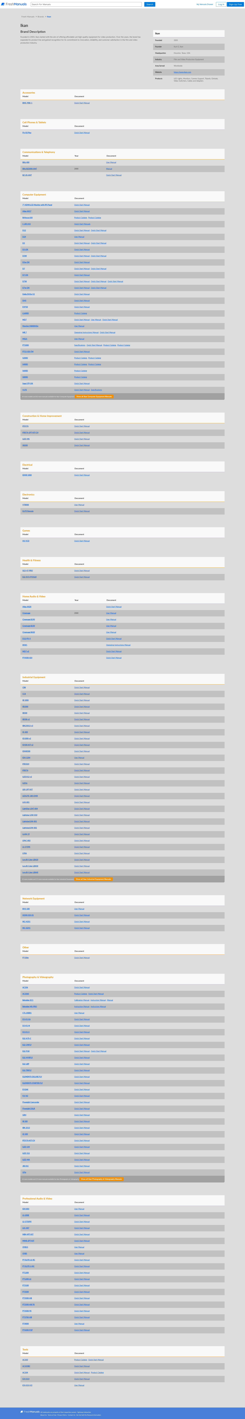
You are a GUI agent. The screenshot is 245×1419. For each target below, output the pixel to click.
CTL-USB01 (27, 1013)
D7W (24, 281)
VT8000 (25, 505)
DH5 (24, 301)
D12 (24, 230)
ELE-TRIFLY (27, 1070)
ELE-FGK (26, 1051)
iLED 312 (26, 1153)
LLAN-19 (26, 834)
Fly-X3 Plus (26, 133)
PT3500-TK (27, 1311)
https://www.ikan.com (182, 72)
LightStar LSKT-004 (30, 809)
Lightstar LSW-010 (29, 815)
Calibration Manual (81, 1000)
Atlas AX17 (26, 211)
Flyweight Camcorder (30, 1102)
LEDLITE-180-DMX (30, 796)
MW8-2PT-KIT (28, 1241)
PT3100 (25, 1285)
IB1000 (25, 707)
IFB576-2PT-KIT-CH (30, 433)
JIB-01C (25, 1166)
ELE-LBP (25, 1064)
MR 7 (24, 332)
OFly (24, 1172)
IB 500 (25, 1121)
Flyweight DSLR (28, 1109)
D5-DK (25, 250)
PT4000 (25, 1324)
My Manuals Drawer (205, 4)
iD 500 (25, 1134)
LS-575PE (26, 847)
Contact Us (71, 1415)
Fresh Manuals (27, 17)
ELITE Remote (27, 511)
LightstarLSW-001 (29, 821)
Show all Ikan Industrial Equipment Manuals (93, 879)
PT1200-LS (26, 1279)
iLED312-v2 (27, 777)
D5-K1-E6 (26, 1019)
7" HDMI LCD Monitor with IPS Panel (37, 205)
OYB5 (24, 1254)
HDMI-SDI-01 (28, 915)
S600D (25, 371)
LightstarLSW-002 (29, 828)
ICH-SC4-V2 (27, 1385)
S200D (25, 358)
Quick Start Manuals (82, 224)
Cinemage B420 (28, 632)
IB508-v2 (26, 719)
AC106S (25, 994)
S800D (25, 377)
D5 (23, 243)
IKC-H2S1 (26, 922)
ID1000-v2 (26, 739)
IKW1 (24, 645)
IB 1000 (25, 700)
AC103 (25, 1360)
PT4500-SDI (27, 658)
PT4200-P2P (27, 1330)
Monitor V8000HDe (30, 326)
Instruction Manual (98, 1000)
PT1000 (25, 345)
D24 (24, 237)
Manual (109, 169)
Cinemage (26, 613)
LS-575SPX (26, 1222)
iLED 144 (26, 1147)
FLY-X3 (25, 1096)
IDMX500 (26, 751)
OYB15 (25, 1247)
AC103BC (26, 1366)
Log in (221, 4)
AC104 (25, 1373)
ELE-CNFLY (27, 1045)
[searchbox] (86, 4)
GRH (24, 1115)
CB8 (24, 688)
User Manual (111, 162)
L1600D (25, 313)
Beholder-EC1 (27, 1000)
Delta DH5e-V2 (28, 294)
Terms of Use (52, 1415)
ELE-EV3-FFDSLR (29, 577)
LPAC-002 (26, 841)
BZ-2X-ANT (27, 175)
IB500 (24, 713)
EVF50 (25, 307)
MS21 (24, 339)
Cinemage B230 (28, 626)
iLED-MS (26, 439)
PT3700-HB (27, 1317)
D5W (24, 256)
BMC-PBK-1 (27, 103)
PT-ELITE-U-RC (28, 1266)
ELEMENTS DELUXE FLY (32, 1077)
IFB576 (25, 770)
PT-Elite (25, 958)
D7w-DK (26, 288)
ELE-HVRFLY (27, 1058)
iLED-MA (26, 1160)
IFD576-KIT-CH (28, 1141)
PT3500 (25, 1292)
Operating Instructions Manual (86, 332)
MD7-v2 (25, 651)
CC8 (24, 694)
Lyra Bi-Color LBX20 (30, 860)
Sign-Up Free (235, 4)
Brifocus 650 (27, 218)
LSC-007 (25, 1228)
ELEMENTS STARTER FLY (32, 1083)
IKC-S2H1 (26, 928)
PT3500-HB (27, 1298)
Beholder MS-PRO (29, 1007)
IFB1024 (25, 764)
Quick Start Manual (82, 103)
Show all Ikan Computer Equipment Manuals (94, 397)
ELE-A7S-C (26, 1038)
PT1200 (25, 1273)
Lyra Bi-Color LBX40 (30, 872)
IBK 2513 (26, 1128)
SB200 (25, 445)
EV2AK (25, 1089)
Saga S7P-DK (27, 384)
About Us (43, 1415)
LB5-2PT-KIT (27, 790)
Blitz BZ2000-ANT (29, 169)
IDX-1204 (26, 758)
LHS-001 (25, 802)
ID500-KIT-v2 (27, 745)
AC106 (25, 987)
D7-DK (25, 275)
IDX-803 (25, 1209)
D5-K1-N (26, 1026)
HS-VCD (25, 541)
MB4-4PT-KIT (27, 1234)
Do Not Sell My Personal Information (88, 1415)
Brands (41, 17)
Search (149, 4)
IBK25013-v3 (27, 726)
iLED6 (24, 783)
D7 (23, 269)
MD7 (24, 320)
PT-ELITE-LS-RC (28, 1260)
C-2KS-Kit (26, 224)
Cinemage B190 (28, 620)
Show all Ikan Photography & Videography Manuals (101, 1179)
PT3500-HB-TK (28, 1305)
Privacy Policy (62, 1415)
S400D (25, 364)
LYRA (24, 853)
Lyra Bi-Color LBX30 (30, 866)
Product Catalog (80, 218)
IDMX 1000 (27, 475)
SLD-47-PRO (27, 571)
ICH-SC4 (25, 1379)
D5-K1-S (25, 1032)
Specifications (79, 345)
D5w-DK (26, 262)
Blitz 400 (25, 162)
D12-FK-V (26, 639)
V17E (24, 390)
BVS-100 (26, 909)
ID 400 (25, 732)
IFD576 (25, 426)
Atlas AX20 (26, 607)
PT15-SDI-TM (27, 352)
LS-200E (25, 1215)
